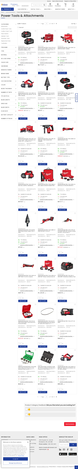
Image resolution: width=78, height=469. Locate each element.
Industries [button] (47, 9)
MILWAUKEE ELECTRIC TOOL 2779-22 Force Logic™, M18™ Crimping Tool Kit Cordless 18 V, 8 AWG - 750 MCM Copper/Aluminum (47, 49)
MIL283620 (61, 137)
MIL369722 (60, 46)
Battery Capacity (7, 115)
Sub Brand (4, 66)
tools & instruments (10, 12)
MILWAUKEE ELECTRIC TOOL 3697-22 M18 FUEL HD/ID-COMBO (66, 48)
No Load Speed (6, 58)
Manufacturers (60, 9)
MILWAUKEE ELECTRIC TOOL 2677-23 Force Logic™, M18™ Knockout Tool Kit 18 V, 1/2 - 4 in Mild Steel (27, 140)
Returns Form (30, 449)
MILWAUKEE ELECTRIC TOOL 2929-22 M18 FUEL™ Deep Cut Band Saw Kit (47, 276)
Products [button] (7, 9)
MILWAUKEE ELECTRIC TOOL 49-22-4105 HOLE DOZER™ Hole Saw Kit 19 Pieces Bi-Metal (26, 322)
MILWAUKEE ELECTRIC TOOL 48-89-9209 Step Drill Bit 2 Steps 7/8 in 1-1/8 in (26, 231)
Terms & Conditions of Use (42, 466)
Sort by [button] (73, 23)
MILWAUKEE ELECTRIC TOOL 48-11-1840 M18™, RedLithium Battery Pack (66, 276)
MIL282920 (21, 91)
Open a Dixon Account (57, 1)
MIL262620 (21, 274)
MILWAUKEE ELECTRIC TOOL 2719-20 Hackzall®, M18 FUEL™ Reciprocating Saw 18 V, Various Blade (66, 231)
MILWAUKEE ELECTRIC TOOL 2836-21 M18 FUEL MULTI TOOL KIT (46, 230)
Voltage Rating (6, 81)
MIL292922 (41, 274)
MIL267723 (21, 137)
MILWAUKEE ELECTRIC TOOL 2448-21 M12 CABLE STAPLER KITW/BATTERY (46, 185)
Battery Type (5, 77)
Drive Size (4, 103)
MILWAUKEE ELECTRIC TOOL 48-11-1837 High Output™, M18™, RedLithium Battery (66, 94)
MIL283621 (40, 228)
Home (2, 12)
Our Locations (30, 447)
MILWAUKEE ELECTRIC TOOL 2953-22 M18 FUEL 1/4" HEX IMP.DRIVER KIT (66, 185)
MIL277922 (41, 46)
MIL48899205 (41, 91)
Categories (5, 24)
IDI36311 (40, 365)
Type (2, 51)
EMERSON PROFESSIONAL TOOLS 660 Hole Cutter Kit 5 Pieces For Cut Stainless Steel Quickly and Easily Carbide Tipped (27, 368)
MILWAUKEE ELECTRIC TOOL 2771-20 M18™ (66, 321)
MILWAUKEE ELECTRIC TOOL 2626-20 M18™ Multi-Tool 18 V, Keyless (27, 276)
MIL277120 (60, 319)
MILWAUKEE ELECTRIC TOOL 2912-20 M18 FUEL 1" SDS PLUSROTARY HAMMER (46, 140)
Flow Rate (4, 111)
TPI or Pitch (5, 96)
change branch (25, 5)
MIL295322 (60, 183)
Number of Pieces (6, 118)
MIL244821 (40, 183)
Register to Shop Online (70, 1)
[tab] (8, 24)
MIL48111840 (61, 274)
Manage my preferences (15, 463)
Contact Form (30, 451)
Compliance (4, 439)
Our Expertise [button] (22, 9)
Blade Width (5, 107)
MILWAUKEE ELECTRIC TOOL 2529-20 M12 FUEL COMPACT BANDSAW (27, 185)
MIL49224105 (21, 319)
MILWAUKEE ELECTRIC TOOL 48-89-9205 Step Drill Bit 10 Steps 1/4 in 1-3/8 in (46, 94)
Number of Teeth (6, 92)
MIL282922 (61, 365)
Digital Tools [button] (35, 9)
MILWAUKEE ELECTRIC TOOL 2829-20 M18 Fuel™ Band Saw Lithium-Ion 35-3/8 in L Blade (27, 94)
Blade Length (5, 100)
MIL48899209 (21, 228)
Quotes (49, 1)
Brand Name (5, 73)
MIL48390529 (41, 319)
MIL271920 (60, 228)
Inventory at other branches (26, 62)
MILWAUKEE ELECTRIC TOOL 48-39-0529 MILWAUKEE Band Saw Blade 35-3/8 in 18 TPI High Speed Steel (46, 322)
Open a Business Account (31, 440)
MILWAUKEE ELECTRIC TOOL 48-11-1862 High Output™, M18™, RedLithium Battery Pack (26, 49)
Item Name (4, 47)
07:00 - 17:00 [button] (15, 5)
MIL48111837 (61, 91)
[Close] (28, 442)
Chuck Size (4, 62)
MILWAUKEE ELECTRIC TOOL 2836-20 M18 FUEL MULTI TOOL (66, 139)
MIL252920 (21, 183)
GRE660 (20, 365)
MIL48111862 (21, 46)
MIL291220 (40, 137)
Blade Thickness (6, 88)
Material (4, 55)
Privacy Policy (21, 455)
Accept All (15, 459)
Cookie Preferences (31, 466)
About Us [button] (71, 9)
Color (3, 85)
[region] (15, 454)
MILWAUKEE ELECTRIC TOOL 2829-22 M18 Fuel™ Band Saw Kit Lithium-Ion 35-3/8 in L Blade (66, 368)
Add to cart (23, 73)
